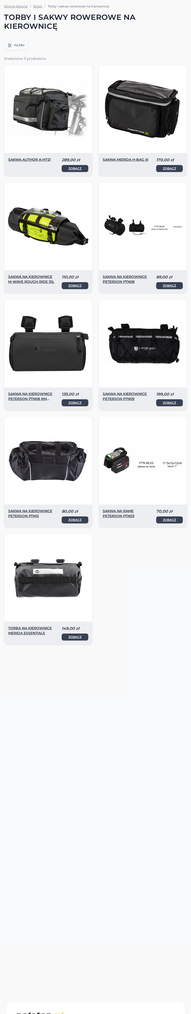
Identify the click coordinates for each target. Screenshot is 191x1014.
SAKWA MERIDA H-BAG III (125, 159)
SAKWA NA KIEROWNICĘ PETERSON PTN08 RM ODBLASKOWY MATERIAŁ (31, 399)
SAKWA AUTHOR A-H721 (29, 159)
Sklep (37, 6)
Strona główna (16, 6)
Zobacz (75, 168)
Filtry (19, 45)
